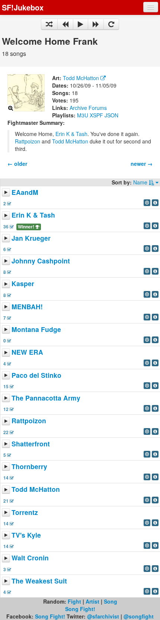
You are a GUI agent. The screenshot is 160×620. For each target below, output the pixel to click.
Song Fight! (80, 609)
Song (110, 601)
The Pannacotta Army (46, 397)
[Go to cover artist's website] (103, 78)
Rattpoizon (27, 141)
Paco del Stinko (36, 375)
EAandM (25, 192)
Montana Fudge (36, 329)
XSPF (96, 115)
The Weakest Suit (39, 580)
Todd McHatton (81, 78)
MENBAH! (27, 306)
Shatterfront (31, 443)
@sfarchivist (103, 616)
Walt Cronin (30, 558)
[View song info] (155, 202)
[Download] (147, 202)
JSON (111, 115)
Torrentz (25, 512)
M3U (82, 115)
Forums (98, 107)
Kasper (23, 283)
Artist (92, 601)
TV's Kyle (26, 535)
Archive (78, 107)
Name (141, 182)
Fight (74, 601)
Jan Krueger (31, 238)
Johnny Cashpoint (41, 260)
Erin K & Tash (71, 133)
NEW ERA (27, 352)
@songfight (139, 616)
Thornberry (29, 466)
